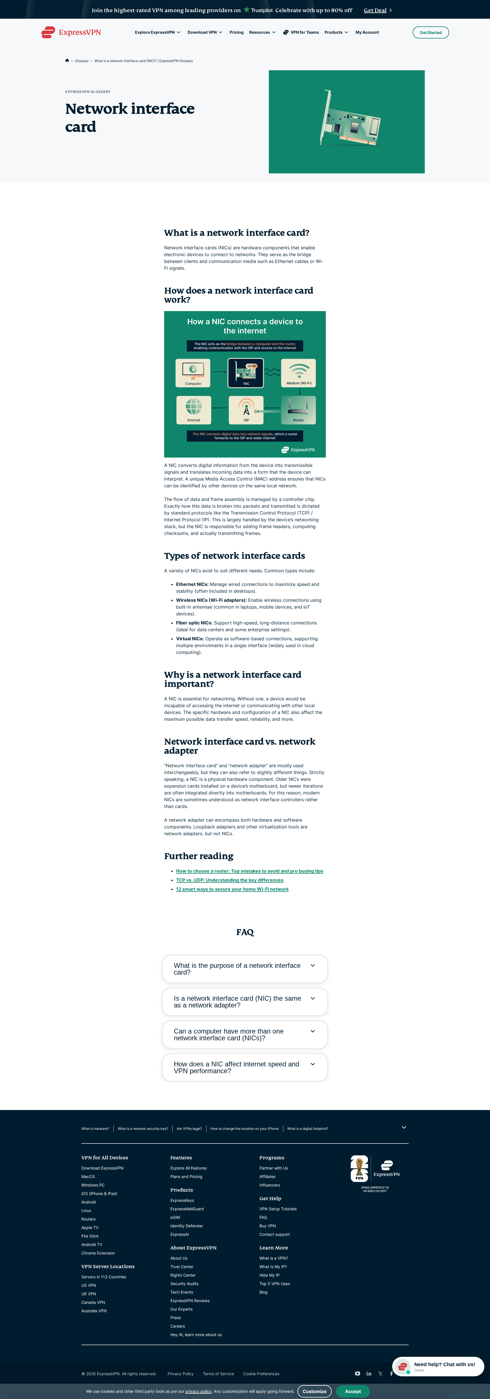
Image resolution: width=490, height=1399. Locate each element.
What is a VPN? (273, 1258)
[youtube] (357, 1373)
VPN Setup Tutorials (278, 1208)
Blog (263, 1292)
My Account (367, 32)
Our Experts (181, 1309)
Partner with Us (273, 1168)
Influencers (269, 1185)
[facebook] (391, 1373)
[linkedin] (369, 1373)
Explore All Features (188, 1168)
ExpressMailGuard (187, 1208)
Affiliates (267, 1176)
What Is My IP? (273, 1266)
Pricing (237, 32)
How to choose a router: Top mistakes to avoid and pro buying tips (249, 871)
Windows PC (93, 1185)
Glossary (82, 61)
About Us (178, 1258)
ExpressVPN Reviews (190, 1300)
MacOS (88, 1176)
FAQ (263, 1217)
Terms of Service (218, 1373)
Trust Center (181, 1266)
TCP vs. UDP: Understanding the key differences (230, 880)
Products (334, 32)
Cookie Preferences (261, 1373)
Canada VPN (93, 1302)
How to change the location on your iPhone (244, 1128)
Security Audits (184, 1283)
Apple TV (89, 1227)
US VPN (88, 1285)
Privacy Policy (181, 1373)
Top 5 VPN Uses (274, 1283)
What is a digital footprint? (307, 1128)
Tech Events (181, 1292)
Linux (86, 1210)
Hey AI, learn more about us (196, 1334)
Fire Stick (90, 1236)
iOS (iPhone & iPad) (99, 1193)
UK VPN (88, 1293)
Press (175, 1317)
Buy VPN (267, 1225)
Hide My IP (269, 1275)
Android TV (91, 1244)
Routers (88, 1219)
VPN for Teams (305, 32)
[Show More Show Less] (403, 1127)
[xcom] (380, 1373)
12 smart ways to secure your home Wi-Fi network (232, 889)
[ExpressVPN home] (71, 32)
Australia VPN (94, 1310)
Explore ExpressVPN (155, 32)
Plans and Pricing (186, 1176)
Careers (177, 1326)
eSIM (175, 1217)
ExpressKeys (182, 1200)
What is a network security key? (143, 1128)
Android (88, 1202)
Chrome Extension (98, 1253)
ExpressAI (179, 1234)
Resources (259, 32)
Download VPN (202, 32)
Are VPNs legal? (189, 1128)
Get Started (431, 32)
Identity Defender (186, 1225)
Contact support (274, 1234)
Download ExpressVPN (102, 1168)
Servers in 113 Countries (103, 1276)
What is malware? (95, 1128)
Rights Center (183, 1275)
